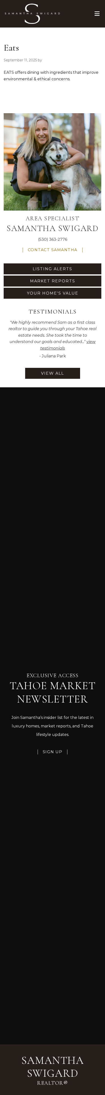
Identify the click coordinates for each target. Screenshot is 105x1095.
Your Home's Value (52, 293)
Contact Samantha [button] (52, 250)
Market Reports (52, 281)
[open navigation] (97, 14)
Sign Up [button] (53, 752)
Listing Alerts (52, 269)
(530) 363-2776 (52, 239)
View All (52, 373)
